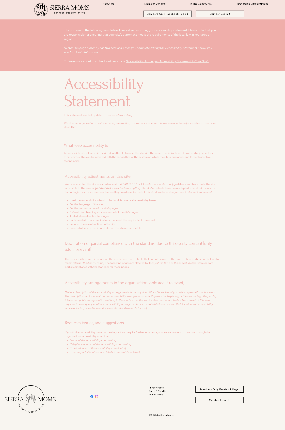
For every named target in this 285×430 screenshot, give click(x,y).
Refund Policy (156, 394)
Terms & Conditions (159, 391)
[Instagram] (96, 396)
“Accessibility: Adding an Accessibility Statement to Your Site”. (167, 61)
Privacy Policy (156, 387)
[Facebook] (92, 396)
